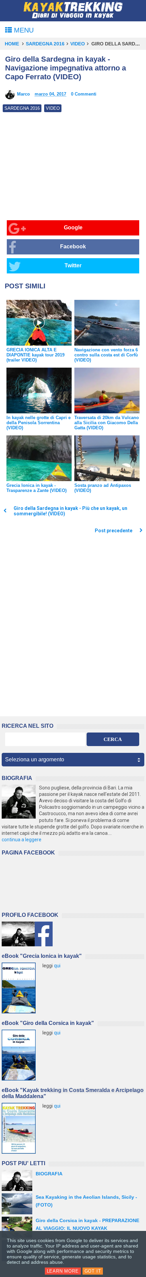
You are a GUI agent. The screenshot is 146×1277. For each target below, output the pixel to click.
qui (57, 966)
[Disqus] (73, 627)
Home (12, 43)
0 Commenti (83, 94)
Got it (93, 1271)
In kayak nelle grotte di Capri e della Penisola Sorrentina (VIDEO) (38, 422)
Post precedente (113, 530)
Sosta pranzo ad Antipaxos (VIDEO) (102, 488)
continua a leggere (21, 839)
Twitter (73, 265)
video (77, 43)
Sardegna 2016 (45, 43)
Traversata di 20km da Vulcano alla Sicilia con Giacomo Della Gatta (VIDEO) (106, 422)
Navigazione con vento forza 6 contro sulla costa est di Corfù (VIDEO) (106, 355)
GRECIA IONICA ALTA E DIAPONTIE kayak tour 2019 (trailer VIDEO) (35, 355)
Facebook (73, 246)
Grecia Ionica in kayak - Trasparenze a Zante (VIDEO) (36, 488)
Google (73, 227)
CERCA (113, 739)
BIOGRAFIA (49, 1173)
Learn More (63, 1271)
